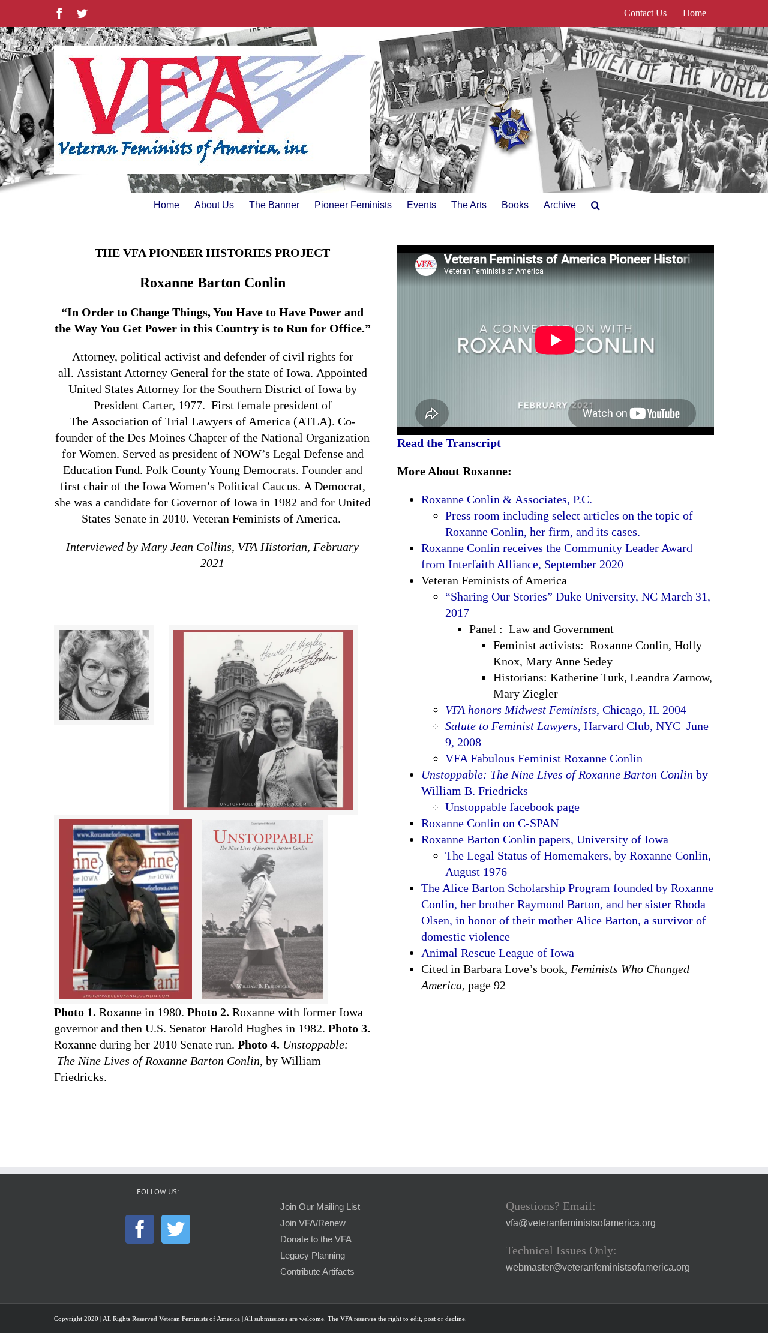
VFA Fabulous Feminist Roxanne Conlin (544, 758)
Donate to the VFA (316, 1239)
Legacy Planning (312, 1255)
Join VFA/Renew (313, 1223)
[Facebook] (139, 1229)
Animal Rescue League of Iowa (497, 952)
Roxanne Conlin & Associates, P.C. (506, 499)
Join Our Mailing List (320, 1207)
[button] (595, 205)
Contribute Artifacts (317, 1272)
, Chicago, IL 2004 (565, 709)
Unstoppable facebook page (512, 806)
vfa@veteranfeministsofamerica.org (581, 1223)
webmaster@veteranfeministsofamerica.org (598, 1267)
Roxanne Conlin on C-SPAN (490, 823)
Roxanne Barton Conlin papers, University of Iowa (544, 839)
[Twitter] (175, 1229)
